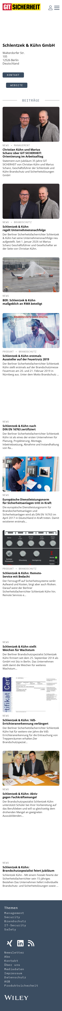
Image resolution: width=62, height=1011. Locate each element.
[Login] (50, 7)
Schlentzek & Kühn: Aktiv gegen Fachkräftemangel (20, 795)
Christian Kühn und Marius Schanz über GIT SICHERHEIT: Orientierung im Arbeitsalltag (23, 153)
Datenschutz (15, 977)
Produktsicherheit (21, 985)
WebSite (16, 85)
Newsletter (14, 952)
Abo (7, 956)
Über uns (12, 964)
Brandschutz (23, 222)
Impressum (13, 973)
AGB (7, 981)
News (6, 145)
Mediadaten (14, 969)
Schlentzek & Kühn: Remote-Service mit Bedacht (22, 574)
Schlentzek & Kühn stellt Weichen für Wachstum (19, 648)
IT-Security (15, 925)
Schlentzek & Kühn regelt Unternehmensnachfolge (24, 228)
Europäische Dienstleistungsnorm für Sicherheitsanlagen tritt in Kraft (27, 501)
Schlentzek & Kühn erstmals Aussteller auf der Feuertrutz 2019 (26, 357)
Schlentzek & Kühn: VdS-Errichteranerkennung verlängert (25, 721)
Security (12, 917)
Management (22, 145)
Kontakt (13, 75)
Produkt (8, 351)
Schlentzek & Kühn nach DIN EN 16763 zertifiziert (19, 427)
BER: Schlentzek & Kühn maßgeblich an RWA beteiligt (22, 302)
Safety (10, 929)
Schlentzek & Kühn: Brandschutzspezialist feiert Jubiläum (28, 869)
